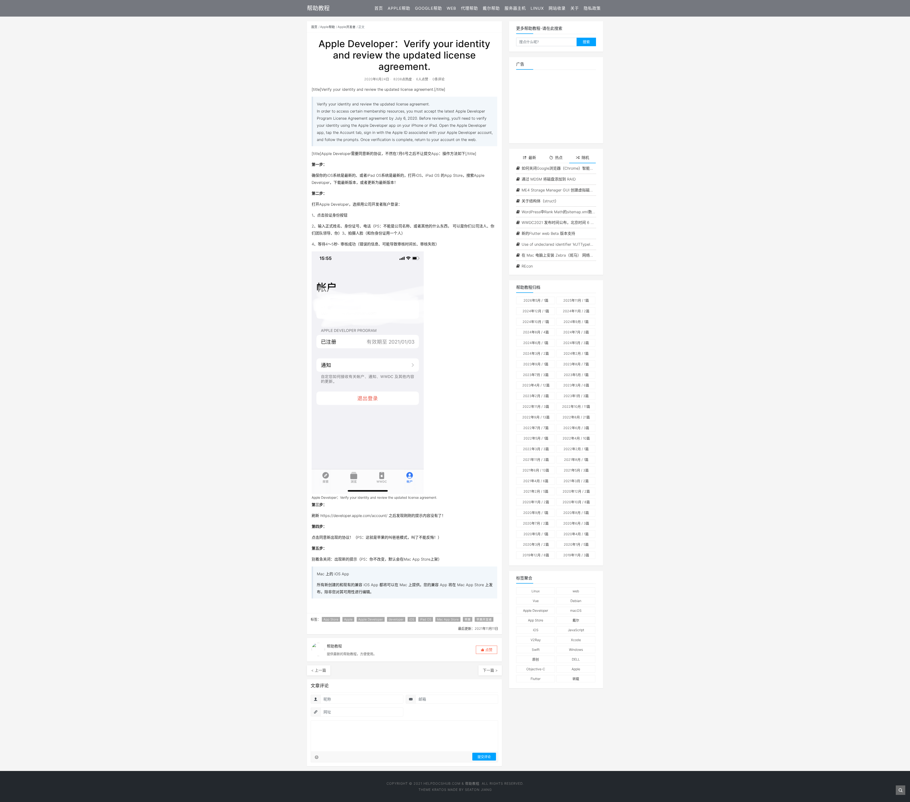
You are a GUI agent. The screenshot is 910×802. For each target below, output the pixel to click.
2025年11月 (576, 300)
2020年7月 (536, 523)
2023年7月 (536, 375)
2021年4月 (535, 481)
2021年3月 (576, 481)
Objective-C (535, 669)
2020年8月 (576, 513)
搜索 (586, 42)
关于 (574, 8)
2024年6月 (535, 343)
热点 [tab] (559, 157)
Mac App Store (448, 619)
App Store (330, 619)
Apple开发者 (346, 27)
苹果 (467, 619)
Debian (575, 601)
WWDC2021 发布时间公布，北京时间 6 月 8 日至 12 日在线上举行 (559, 222)
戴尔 (576, 620)
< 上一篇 (318, 670)
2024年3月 (536, 353)
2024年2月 (576, 353)
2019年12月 (536, 555)
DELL (576, 659)
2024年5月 (576, 343)
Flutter (536, 679)
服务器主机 (515, 8)
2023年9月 (535, 364)
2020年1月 (576, 544)
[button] (486, 650)
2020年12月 (576, 491)
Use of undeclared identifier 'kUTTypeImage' (559, 244)
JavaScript (576, 630)
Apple (348, 619)
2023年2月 (536, 396)
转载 (576, 679)
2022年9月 (536, 417)
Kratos (439, 790)
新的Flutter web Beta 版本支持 (548, 233)
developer (396, 619)
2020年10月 (576, 502)
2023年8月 (576, 364)
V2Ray (536, 640)
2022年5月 (535, 438)
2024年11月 (576, 311)
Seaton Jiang (478, 790)
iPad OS (425, 619)
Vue (536, 601)
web (576, 591)
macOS (576, 610)
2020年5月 (535, 534)
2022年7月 (536, 428)
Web (451, 8)
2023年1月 (576, 396)
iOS (411, 619)
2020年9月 (535, 513)
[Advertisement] (556, 106)
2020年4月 (576, 534)
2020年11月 (536, 502)
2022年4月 (576, 438)
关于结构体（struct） (540, 201)
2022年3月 (536, 449)
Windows (576, 650)
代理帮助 (469, 8)
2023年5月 (576, 375)
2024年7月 (576, 332)
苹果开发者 (484, 619)
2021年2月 (535, 491)
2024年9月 (576, 322)
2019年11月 (576, 555)
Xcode (576, 640)
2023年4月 (536, 385)
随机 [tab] (585, 157)
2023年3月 (576, 385)
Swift (536, 650)
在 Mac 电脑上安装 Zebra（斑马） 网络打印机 (559, 255)
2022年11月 (536, 406)
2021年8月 (576, 460)
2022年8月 (576, 417)
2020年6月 (576, 523)
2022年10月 (576, 406)
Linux (537, 8)
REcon (527, 266)
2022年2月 (576, 449)
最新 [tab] (532, 157)
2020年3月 (536, 544)
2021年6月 (536, 470)
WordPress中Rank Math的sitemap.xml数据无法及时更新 (559, 211)
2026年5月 (535, 300)
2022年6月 (576, 428)
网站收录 (557, 8)
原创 (535, 659)
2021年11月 (536, 460)
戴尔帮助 (491, 8)
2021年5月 (576, 470)
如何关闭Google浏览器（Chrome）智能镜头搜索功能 (559, 168)
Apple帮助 (399, 8)
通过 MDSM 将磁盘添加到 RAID (549, 179)
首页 (378, 8)
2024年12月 (536, 311)
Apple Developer (370, 619)
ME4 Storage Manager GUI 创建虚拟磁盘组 (559, 190)
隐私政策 (592, 8)
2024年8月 (536, 332)
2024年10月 (536, 322)
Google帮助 (428, 8)
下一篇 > (490, 670)
